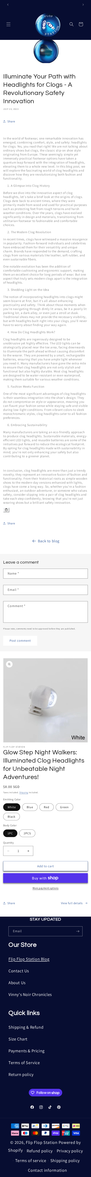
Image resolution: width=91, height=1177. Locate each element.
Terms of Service (24, 1062)
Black (11, 816)
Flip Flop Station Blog (28, 959)
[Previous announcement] (7, 4)
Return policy (21, 1074)
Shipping (23, 792)
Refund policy (40, 1151)
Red (46, 807)
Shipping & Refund (25, 1027)
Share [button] (11, 121)
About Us (17, 982)
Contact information (47, 1170)
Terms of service (30, 1160)
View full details (72, 903)
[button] (8, 24)
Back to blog (48, 540)
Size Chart (18, 1039)
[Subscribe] (77, 931)
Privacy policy (70, 1151)
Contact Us (18, 971)
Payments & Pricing (26, 1051)
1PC (10, 833)
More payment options (46, 888)
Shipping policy (65, 1160)
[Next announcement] (83, 4)
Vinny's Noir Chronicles (30, 994)
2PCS (27, 833)
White (12, 807)
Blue (30, 807)
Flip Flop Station (42, 1142)
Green (64, 807)
